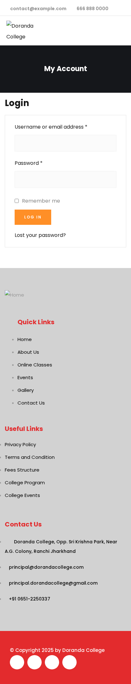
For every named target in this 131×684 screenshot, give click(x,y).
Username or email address (51, 127)
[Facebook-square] (17, 662)
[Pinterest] (69, 662)
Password (29, 163)
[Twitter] (34, 662)
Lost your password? (40, 235)
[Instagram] (52, 662)
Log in (33, 217)
